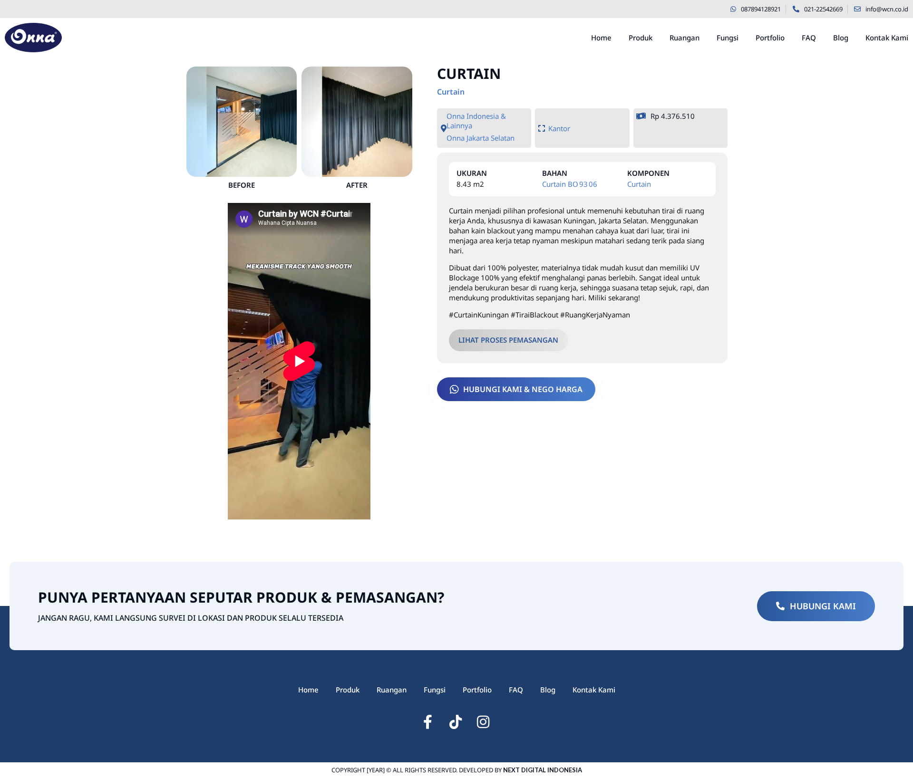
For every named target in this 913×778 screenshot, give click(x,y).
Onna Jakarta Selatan (481, 138)
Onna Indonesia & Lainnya (476, 120)
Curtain (451, 91)
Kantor (559, 128)
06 (593, 184)
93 (583, 184)
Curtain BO (560, 184)
